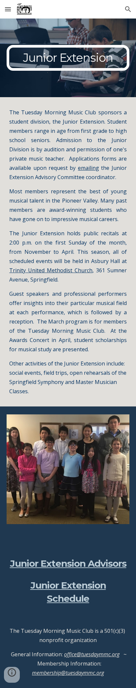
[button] (8, 9)
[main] (68, 58)
